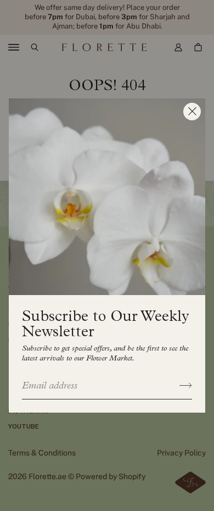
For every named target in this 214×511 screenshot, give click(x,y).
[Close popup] (192, 111)
